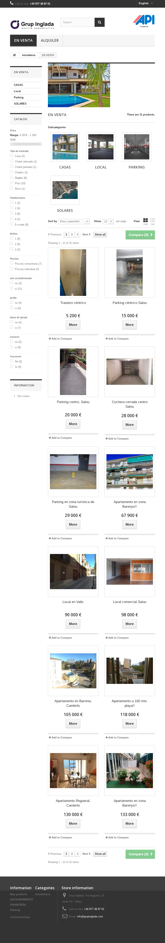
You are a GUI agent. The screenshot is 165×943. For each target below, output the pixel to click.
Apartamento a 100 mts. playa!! (130, 703)
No (18, 361)
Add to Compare (62, 338)
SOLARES (20, 103)
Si (18, 366)
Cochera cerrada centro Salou (129, 404)
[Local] (101, 146)
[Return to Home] (14, 55)
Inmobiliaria (28, 55)
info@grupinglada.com (90, 916)
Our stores (23, 396)
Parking (19, 97)
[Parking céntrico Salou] (129, 272)
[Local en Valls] (73, 571)
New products (18, 894)
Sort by (52, 221)
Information (24, 385)
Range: (14, 135)
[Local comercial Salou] (129, 571)
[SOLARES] (65, 190)
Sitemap (15, 910)
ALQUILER (50, 40)
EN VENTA (23, 40)
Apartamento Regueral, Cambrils (73, 803)
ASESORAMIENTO (21, 899)
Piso (20, 183)
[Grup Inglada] (32, 23)
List (152, 224)
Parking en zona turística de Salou (73, 504)
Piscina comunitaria (28, 263)
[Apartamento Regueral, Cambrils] (73, 770)
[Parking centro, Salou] (73, 371)
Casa (20, 156)
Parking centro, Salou (73, 402)
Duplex (21, 177)
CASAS (18, 84)
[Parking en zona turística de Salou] (73, 471)
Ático (20, 188)
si (18, 288)
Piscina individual (27, 269)
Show (97, 221)
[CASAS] (65, 146)
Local (17, 91)
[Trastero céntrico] (73, 272)
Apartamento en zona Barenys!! (130, 504)
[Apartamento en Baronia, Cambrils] (73, 671)
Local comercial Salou (129, 602)
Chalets (21, 172)
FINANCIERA (18, 904)
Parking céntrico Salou (130, 303)
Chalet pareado (25, 166)
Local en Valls (73, 602)
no (18, 283)
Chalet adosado (26, 161)
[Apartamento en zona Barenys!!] (129, 471)
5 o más (21, 224)
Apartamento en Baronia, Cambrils (73, 703)
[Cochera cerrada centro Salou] (129, 371)
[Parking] (136, 146)
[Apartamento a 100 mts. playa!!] (129, 671)
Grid (145, 224)
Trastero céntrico (73, 303)
